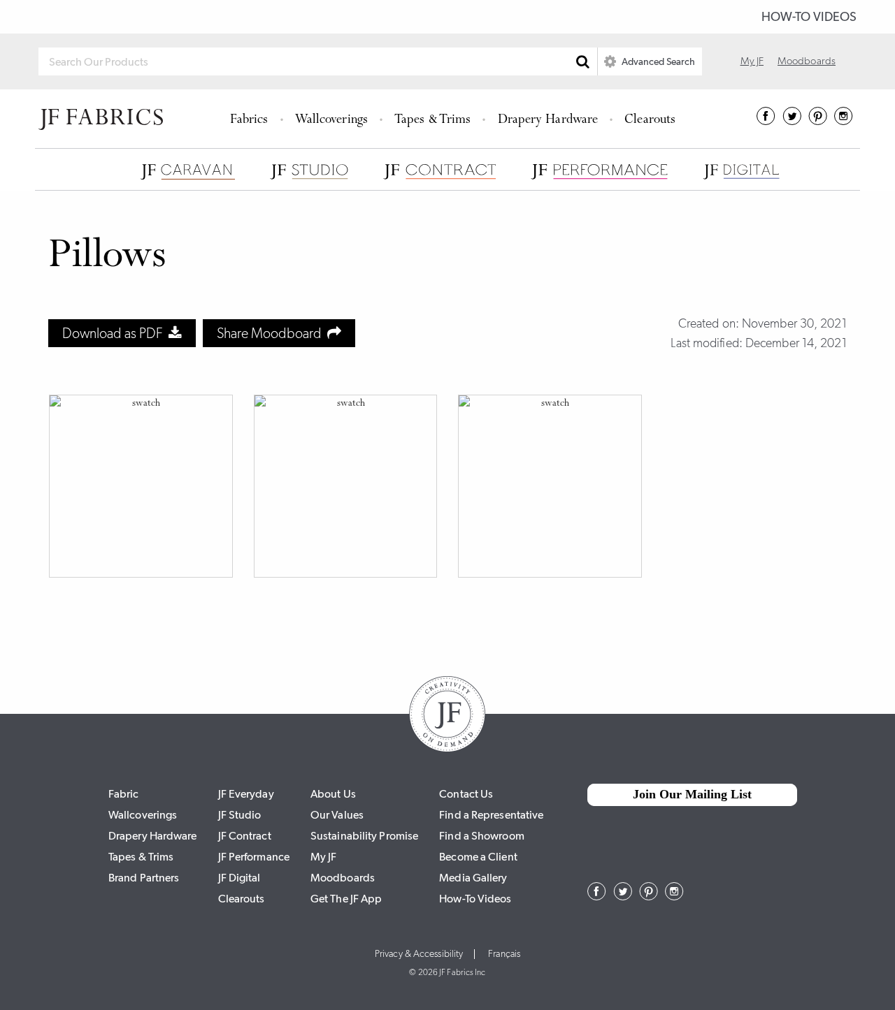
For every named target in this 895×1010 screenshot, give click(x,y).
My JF (752, 60)
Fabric (123, 793)
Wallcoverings (331, 120)
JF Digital (239, 877)
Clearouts (649, 120)
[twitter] (791, 121)
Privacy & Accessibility (419, 954)
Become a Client (478, 856)
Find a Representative (491, 814)
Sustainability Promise (364, 835)
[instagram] (843, 121)
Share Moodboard (272, 333)
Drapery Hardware (548, 120)
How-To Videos (809, 16)
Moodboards (807, 60)
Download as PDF (115, 333)
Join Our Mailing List (692, 794)
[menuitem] (251, 119)
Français (504, 954)
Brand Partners (143, 877)
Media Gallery (473, 877)
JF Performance (253, 856)
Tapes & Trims (432, 120)
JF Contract (244, 835)
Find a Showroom (481, 835)
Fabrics (249, 120)
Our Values (337, 814)
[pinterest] (817, 121)
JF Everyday (246, 793)
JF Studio (240, 814)
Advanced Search (657, 61)
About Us (333, 793)
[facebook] (766, 121)
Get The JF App (346, 898)
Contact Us (466, 793)
